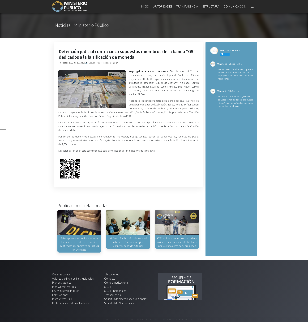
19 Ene (239, 64)
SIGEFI (108, 286)
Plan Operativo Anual (64, 286)
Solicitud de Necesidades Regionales (126, 299)
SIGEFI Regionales (115, 290)
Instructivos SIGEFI (63, 299)
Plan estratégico (62, 282)
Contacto (109, 278)
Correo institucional (116, 282)
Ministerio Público (226, 63)
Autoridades (162, 6)
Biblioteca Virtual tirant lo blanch (71, 303)
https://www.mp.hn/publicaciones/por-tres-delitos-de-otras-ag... (236, 104)
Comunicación (235, 6)
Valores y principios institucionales (73, 278)
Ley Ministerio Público (65, 290)
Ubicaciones (111, 274)
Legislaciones (60, 295)
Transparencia (187, 6)
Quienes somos (61, 274)
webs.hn (196, 320)
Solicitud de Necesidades (119, 303)
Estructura (210, 6)
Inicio (144, 6)
